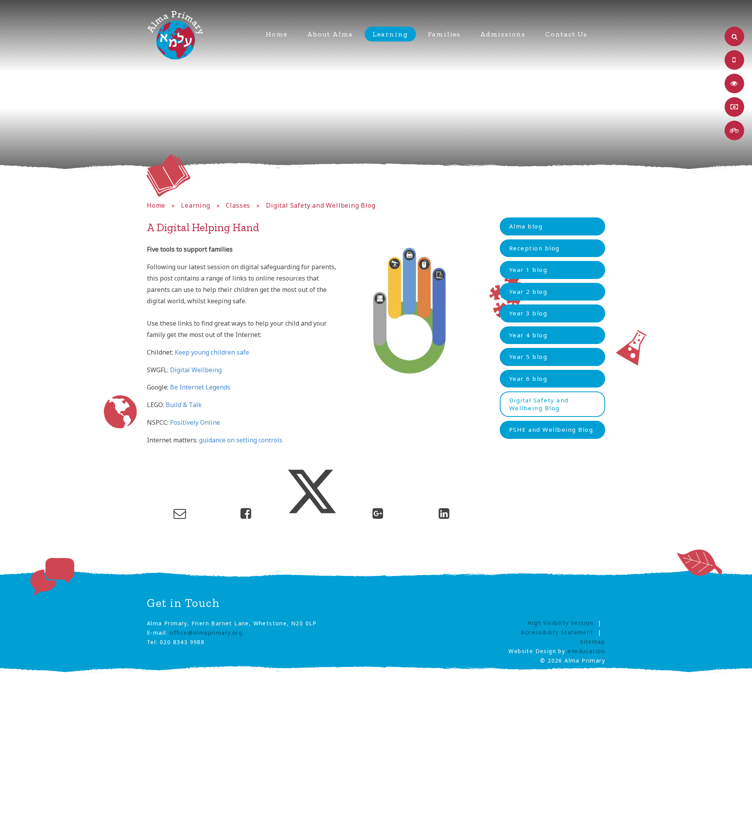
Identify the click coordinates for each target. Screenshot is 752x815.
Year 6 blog (528, 378)
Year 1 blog (528, 269)
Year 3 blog (528, 313)
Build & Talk (184, 404)
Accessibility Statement (557, 632)
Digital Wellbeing (196, 370)
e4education (586, 651)
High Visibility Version (560, 623)
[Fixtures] (734, 130)
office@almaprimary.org (206, 632)
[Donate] (734, 107)
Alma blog (526, 226)
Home (156, 205)
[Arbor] (734, 60)
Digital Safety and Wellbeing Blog (320, 205)
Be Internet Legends (200, 387)
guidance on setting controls (240, 440)
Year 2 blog (528, 291)
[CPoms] (734, 83)
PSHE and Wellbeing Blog (551, 429)
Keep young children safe (212, 352)
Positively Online (195, 422)
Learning (195, 205)
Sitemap (592, 641)
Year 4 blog (528, 335)
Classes (238, 205)
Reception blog (534, 248)
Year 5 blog (528, 356)
